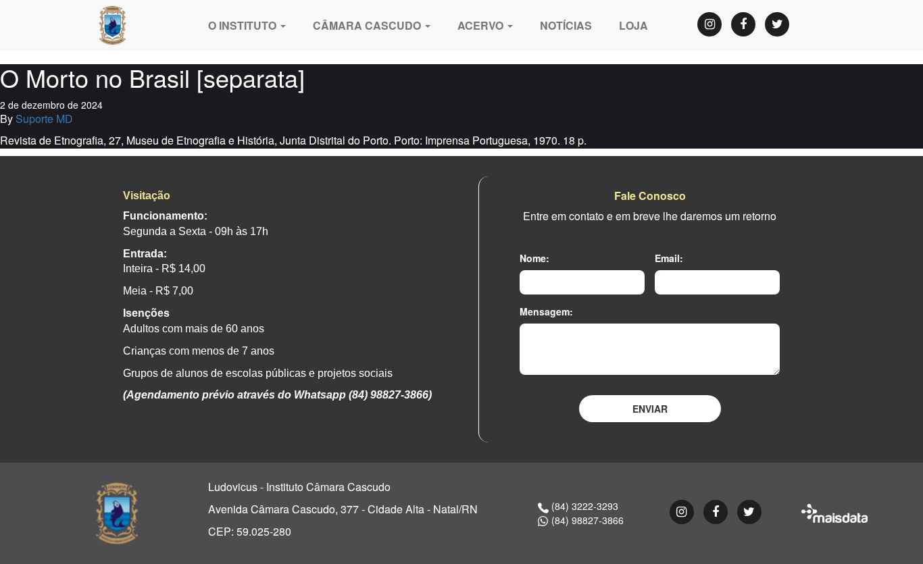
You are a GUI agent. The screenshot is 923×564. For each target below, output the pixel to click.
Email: (669, 258)
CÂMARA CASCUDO (368, 25)
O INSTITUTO (243, 25)
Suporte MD (44, 118)
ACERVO (481, 25)
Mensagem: (546, 311)
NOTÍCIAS (566, 25)
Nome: (534, 258)
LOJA (633, 25)
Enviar (650, 408)
